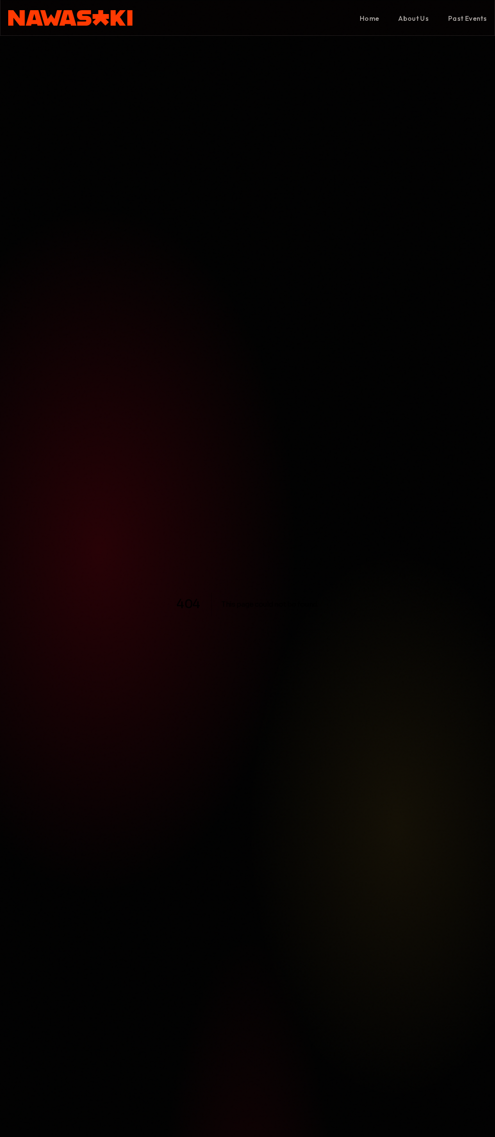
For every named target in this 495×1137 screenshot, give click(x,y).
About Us (413, 18)
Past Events (467, 18)
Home (369, 18)
